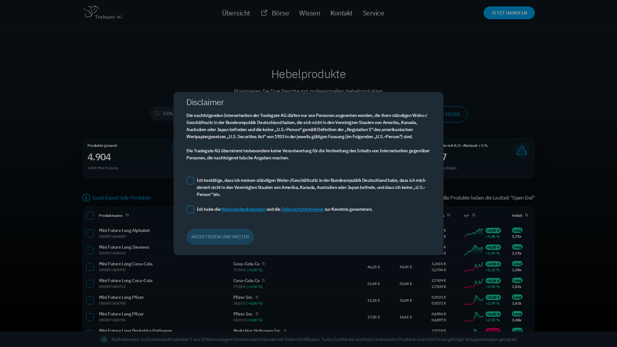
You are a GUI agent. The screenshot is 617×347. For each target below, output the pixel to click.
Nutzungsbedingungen (243, 209)
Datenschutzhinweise (303, 209)
